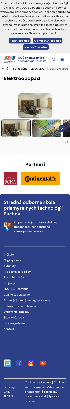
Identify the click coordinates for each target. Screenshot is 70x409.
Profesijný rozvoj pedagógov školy (27, 300)
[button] (53, 59)
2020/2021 (38, 68)
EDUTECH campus (16, 289)
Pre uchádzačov (14, 277)
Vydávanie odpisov (16, 311)
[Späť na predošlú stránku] (4, 68)
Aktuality (10, 266)
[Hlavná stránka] (7, 68)
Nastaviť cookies (35, 47)
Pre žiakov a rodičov (17, 271)
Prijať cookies (19, 40)
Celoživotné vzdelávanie (20, 306)
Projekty (9, 283)
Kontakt (9, 329)
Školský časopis (14, 317)
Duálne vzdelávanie (17, 294)
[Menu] (61, 59)
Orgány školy (12, 260)
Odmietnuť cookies (47, 40)
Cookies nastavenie (38, 382)
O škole (9, 254)
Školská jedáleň (14, 323)
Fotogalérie (20, 68)
